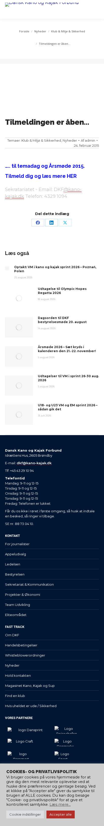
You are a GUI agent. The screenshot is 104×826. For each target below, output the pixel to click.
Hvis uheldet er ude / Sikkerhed (31, 706)
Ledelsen (12, 564)
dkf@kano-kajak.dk (34, 463)
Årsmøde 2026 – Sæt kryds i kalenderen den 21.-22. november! (67, 349)
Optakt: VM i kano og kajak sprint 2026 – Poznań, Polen (55, 269)
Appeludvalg (15, 554)
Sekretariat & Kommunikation (29, 584)
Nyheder (70, 140)
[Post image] (7, 268)
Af (88, 140)
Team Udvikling (17, 605)
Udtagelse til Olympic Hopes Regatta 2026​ (62, 291)
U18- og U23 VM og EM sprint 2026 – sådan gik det (67, 407)
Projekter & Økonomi (22, 594)
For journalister (17, 544)
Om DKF (12, 635)
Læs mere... (60, 804)
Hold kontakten (18, 675)
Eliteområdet (16, 615)
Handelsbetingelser (21, 645)
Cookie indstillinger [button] (25, 814)
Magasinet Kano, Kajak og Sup (30, 686)
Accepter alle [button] (60, 814)
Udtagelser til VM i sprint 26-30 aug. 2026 (68, 378)
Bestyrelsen (14, 574)
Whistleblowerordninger (25, 655)
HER (71, 176)
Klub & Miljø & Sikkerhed (41, 140)
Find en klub (15, 696)
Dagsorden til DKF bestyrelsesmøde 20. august (62, 320)
